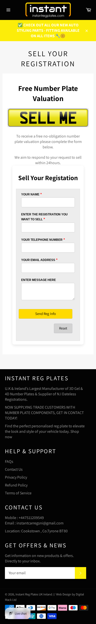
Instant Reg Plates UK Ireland (34, 594)
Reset (63, 328)
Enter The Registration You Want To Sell (44, 217)
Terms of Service (18, 493)
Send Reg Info (45, 313)
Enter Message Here (38, 280)
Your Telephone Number (42, 240)
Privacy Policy (16, 477)
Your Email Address (38, 260)
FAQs (9, 461)
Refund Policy (16, 485)
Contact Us (14, 469)
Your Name (30, 194)
